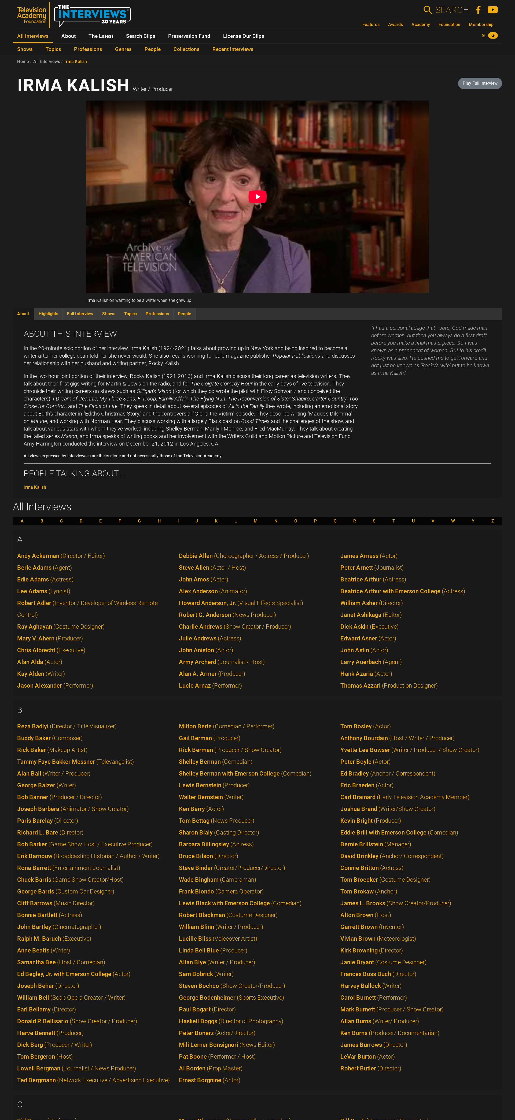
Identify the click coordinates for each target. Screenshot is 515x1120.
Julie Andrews (210, 638)
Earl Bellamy (46, 1009)
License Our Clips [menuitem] (243, 36)
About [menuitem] (68, 36)
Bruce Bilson (208, 856)
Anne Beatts (43, 950)
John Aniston (206, 650)
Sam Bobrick (206, 974)
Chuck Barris (70, 879)
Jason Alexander (55, 685)
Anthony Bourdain (397, 738)
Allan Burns (379, 1021)
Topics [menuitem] (53, 49)
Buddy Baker (50, 738)
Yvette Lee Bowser (409, 750)
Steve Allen (212, 567)
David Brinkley (392, 856)
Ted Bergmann (93, 1080)
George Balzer (46, 785)
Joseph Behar (48, 985)
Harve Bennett (50, 1033)
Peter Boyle (365, 761)
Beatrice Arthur (373, 579)
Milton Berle (226, 726)
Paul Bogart (207, 1009)
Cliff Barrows (56, 903)
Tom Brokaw (368, 891)
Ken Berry (201, 809)
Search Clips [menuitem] (140, 36)
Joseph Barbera (73, 809)
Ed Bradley (387, 773)
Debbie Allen (244, 555)
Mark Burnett (392, 1009)
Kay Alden (41, 673)
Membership (481, 24)
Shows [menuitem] (25, 49)
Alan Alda (39, 662)
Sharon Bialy (219, 832)
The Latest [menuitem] (101, 36)
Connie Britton (371, 868)
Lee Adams (43, 591)
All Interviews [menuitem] (33, 36)
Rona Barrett (68, 868)
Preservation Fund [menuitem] (189, 36)
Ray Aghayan (61, 626)
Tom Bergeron (45, 1056)
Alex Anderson (213, 591)
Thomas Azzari (389, 685)
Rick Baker (52, 750)
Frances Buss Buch (378, 974)
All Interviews (46, 61)
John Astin (364, 650)
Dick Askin (369, 626)
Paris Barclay (47, 820)
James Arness (369, 555)
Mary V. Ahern (50, 638)
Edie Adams (45, 579)
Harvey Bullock (371, 985)
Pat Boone (217, 1056)
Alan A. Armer (212, 673)
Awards (395, 24)
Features (371, 24)
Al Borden (210, 1068)
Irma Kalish (75, 61)
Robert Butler (370, 1068)
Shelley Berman (215, 761)
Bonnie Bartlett (49, 915)
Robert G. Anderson (227, 614)
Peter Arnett (372, 567)
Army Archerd (222, 662)
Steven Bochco (232, 985)
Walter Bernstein (211, 797)
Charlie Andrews (235, 626)
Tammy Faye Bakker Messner (75, 761)
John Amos (203, 579)
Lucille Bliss (218, 938)
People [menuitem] (153, 49)
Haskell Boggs (231, 1021)
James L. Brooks (395, 903)
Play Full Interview (480, 83)
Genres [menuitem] (123, 49)
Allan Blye (217, 962)
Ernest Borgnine (209, 1080)
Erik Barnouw (88, 856)
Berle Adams (44, 567)
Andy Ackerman (61, 555)
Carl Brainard (404, 797)
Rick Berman (230, 750)
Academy (420, 24)
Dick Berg (54, 1044)
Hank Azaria (366, 673)
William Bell (71, 997)
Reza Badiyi (67, 726)
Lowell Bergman (76, 1068)
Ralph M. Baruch (54, 938)
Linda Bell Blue (213, 950)
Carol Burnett (373, 997)
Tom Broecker (385, 879)
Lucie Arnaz (210, 685)
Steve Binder (232, 868)
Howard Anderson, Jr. (241, 603)
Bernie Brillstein (375, 844)
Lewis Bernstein (214, 785)
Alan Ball (53, 773)
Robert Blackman (228, 915)
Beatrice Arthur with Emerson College (402, 591)
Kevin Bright (370, 820)
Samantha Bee (61, 962)
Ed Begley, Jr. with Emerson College (73, 974)
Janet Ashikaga (371, 614)
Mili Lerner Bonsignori (227, 1044)
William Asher (371, 603)
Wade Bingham (217, 879)
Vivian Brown (378, 938)
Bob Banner (59, 797)
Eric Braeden (366, 785)
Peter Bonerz (217, 1033)
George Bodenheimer (231, 997)
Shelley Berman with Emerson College (245, 773)
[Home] (76, 17)
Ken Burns (389, 1033)
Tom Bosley (365, 726)
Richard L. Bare (50, 832)
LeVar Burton (367, 1056)
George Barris (65, 891)
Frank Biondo (221, 891)
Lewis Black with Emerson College (240, 903)
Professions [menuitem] (88, 49)
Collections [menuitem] (187, 49)
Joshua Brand (387, 809)
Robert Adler (87, 609)
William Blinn (221, 927)
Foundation (449, 24)
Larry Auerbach (371, 662)
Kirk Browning (371, 950)
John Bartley (59, 927)
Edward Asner (368, 638)
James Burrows (373, 1044)
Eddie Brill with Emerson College (399, 832)
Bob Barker (85, 844)
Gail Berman (209, 738)
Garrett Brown (372, 927)
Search (452, 10)
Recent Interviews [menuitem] (232, 49)
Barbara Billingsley (216, 844)
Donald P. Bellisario (77, 1021)
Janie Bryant (383, 962)
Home (23, 61)
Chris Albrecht (51, 650)
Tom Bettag (216, 820)
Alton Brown (365, 915)
